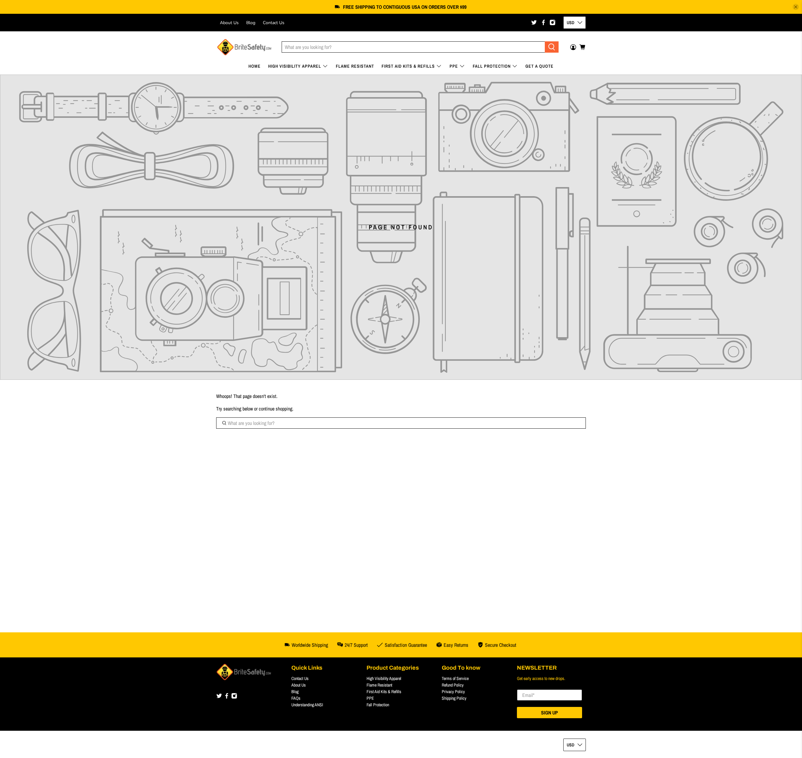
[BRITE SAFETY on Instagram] (552, 22)
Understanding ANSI (307, 705)
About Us (229, 23)
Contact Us (273, 23)
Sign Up (549, 712)
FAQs (295, 698)
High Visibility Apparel (294, 66)
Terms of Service (455, 678)
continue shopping (275, 408)
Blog (250, 23)
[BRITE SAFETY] (244, 47)
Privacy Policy (453, 691)
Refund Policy (453, 685)
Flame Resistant (355, 66)
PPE (454, 66)
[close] (796, 7)
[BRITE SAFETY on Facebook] (543, 22)
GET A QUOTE (539, 66)
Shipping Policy (454, 698)
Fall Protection (492, 66)
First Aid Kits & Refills (408, 66)
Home (254, 66)
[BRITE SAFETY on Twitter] (534, 22)
